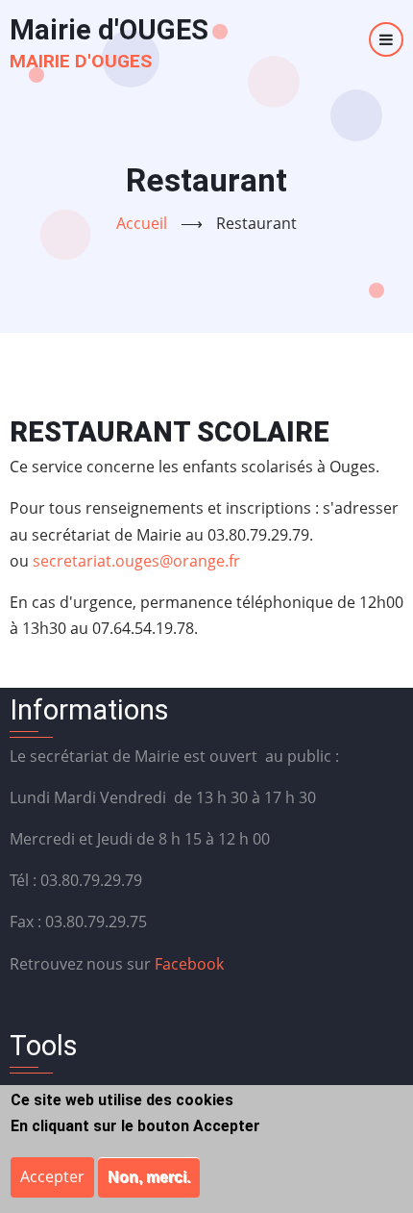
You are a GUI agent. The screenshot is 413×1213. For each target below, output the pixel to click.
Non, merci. (149, 1177)
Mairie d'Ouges (81, 61)
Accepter (52, 1176)
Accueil (141, 223)
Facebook (189, 963)
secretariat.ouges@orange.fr (136, 560)
